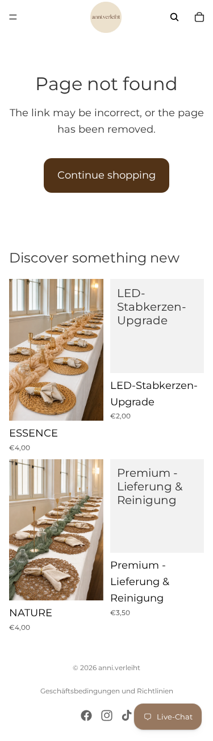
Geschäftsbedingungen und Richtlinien (106, 691)
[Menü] (13, 17)
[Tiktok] (126, 715)
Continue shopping (106, 175)
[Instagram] (107, 715)
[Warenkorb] (199, 17)
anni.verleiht (119, 667)
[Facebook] (86, 715)
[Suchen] (174, 17)
